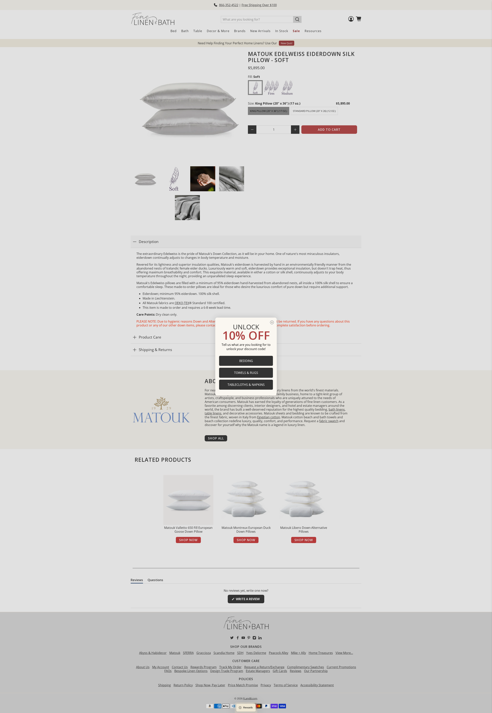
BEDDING (246, 361)
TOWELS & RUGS (246, 373)
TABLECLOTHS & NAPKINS (246, 385)
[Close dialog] (272, 322)
